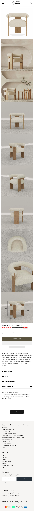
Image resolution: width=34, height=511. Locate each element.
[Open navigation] (2, 3)
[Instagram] (6, 483)
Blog (3, 447)
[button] (17, 343)
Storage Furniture (7, 461)
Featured (4, 457)
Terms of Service (7, 439)
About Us (4, 427)
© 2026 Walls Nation (8, 502)
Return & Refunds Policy (9, 433)
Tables (4, 463)
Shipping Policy (6, 443)
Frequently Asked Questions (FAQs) (12, 435)
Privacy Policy (6, 441)
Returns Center (6, 431)
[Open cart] (31, 3)
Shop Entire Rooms (7, 465)
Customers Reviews (8, 429)
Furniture (4, 459)
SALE (3, 467)
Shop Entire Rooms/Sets (9, 445)
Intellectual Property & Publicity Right (13, 437)
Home (4, 455)
